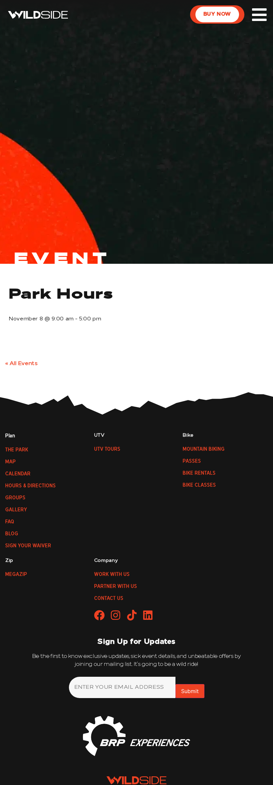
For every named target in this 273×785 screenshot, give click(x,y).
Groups (15, 498)
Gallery (16, 510)
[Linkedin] (148, 615)
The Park (16, 450)
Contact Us (109, 598)
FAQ (9, 522)
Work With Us (112, 574)
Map (10, 462)
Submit (190, 691)
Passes (192, 461)
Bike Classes (199, 485)
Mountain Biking (204, 449)
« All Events (21, 363)
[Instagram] (115, 615)
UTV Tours (107, 449)
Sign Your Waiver (28, 546)
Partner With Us (115, 586)
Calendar (18, 474)
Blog (11, 534)
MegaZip (16, 574)
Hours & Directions (30, 486)
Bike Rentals (199, 473)
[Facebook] (99, 615)
